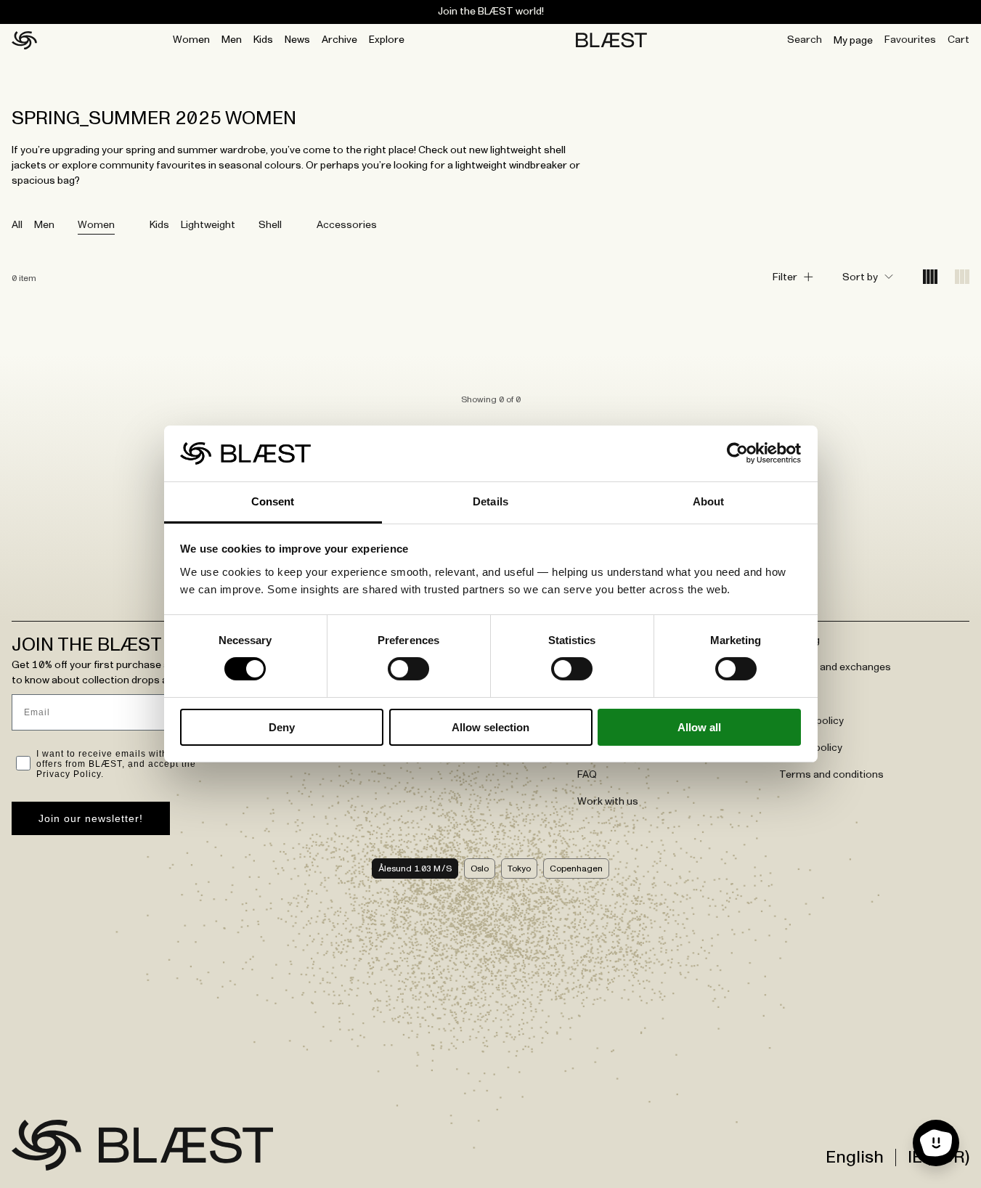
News (297, 40)
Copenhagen (576, 868)
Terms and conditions (831, 775)
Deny (282, 727)
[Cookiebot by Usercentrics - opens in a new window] (737, 453)
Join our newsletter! (90, 818)
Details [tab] (490, 501)
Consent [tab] (273, 501)
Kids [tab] (159, 225)
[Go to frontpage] (46, 1145)
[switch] (408, 668)
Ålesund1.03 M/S (415, 868)
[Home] (24, 40)
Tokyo (519, 868)
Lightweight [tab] (208, 225)
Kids (263, 40)
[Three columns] (962, 277)
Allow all (699, 727)
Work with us (607, 802)
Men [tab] (44, 225)
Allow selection (490, 727)
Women (191, 40)
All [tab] (17, 225)
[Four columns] (930, 277)
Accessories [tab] (347, 225)
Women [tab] (96, 225)
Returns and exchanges (835, 667)
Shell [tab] (270, 225)
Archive (339, 40)
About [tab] (709, 501)
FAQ (587, 775)
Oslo (480, 868)
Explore (386, 40)
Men (231, 40)
